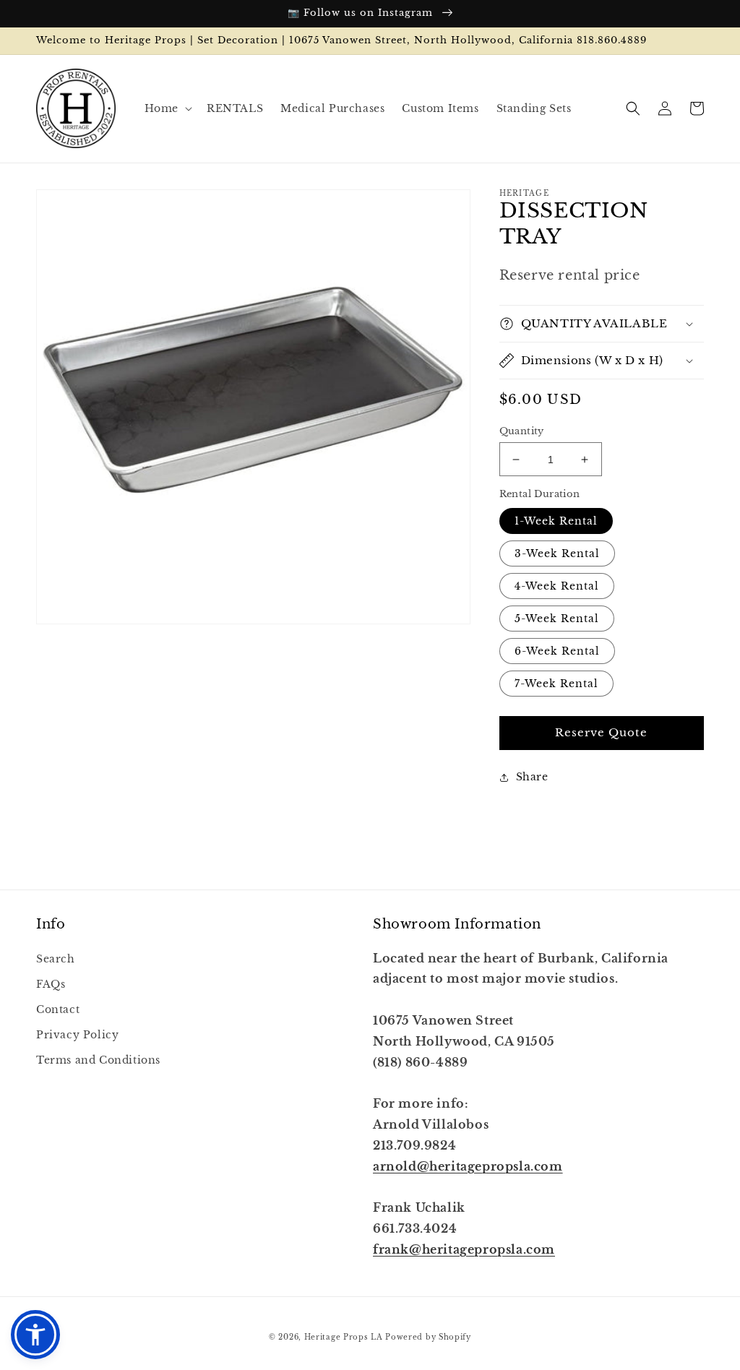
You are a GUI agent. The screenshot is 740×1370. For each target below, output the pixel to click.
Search (55, 958)
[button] (167, 108)
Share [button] (532, 776)
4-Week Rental (557, 586)
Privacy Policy (77, 1034)
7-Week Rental (556, 683)
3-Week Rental (557, 553)
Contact (57, 1009)
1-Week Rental (556, 520)
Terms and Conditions (98, 1060)
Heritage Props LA (343, 1337)
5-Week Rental (557, 618)
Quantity (521, 431)
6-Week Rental (557, 651)
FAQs (50, 984)
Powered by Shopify (428, 1337)
